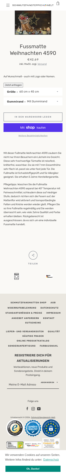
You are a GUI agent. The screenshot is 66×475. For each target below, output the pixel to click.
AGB (53, 302)
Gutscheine (33, 323)
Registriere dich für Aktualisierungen (33, 358)
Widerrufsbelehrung (22, 308)
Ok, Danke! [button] (33, 468)
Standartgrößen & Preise (23, 313)
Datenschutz (49, 308)
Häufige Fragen (33, 336)
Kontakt (49, 318)
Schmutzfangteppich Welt (43, 417)
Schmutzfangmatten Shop (28, 302)
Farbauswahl (49, 346)
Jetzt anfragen (13, 85)
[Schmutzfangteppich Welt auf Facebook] (27, 408)
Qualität (54, 331)
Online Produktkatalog (33, 341)
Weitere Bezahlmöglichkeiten (33, 135)
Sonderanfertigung (22, 346)
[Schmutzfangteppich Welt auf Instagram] (33, 408)
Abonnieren (47, 382)
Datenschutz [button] (51, 459)
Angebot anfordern (25, 318)
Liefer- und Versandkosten (25, 331)
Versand (42, 64)
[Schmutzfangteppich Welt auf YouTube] (39, 408)
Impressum (53, 313)
